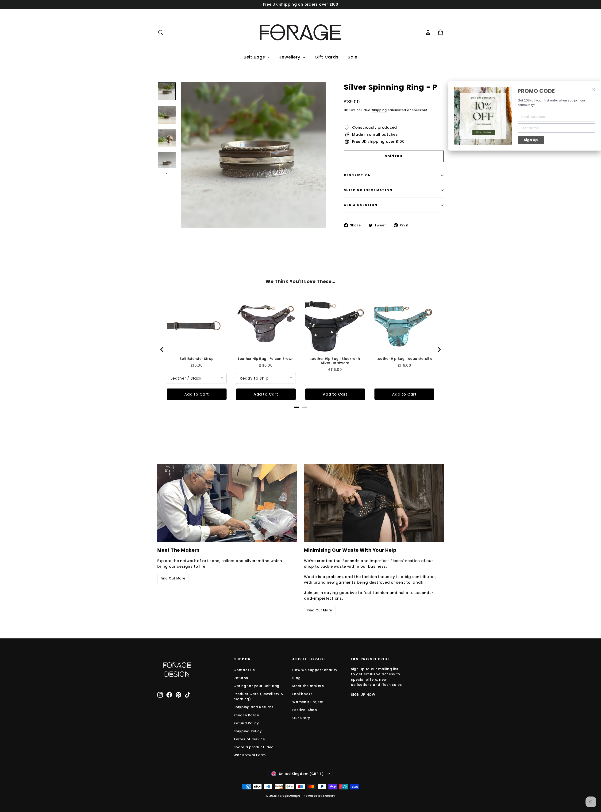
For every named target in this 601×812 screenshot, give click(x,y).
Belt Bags (255, 57)
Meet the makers (308, 686)
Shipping (379, 110)
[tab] (296, 407)
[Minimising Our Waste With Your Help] (374, 503)
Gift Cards (327, 57)
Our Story (301, 717)
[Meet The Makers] (227, 503)
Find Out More (173, 578)
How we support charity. (315, 670)
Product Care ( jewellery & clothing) (258, 696)
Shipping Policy (248, 731)
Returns (241, 678)
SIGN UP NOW (363, 694)
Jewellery (290, 57)
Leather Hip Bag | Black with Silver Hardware (335, 361)
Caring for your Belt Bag (256, 686)
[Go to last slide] (162, 349)
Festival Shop (304, 709)
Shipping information (368, 190)
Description (357, 175)
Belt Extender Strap (197, 359)
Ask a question (361, 205)
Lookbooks (302, 694)
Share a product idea (254, 747)
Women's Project (308, 701)
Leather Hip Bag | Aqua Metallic (404, 359)
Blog (296, 678)
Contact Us (244, 670)
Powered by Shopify (319, 796)
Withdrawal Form (250, 755)
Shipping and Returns (254, 707)
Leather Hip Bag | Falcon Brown (266, 359)
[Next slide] (439, 349)
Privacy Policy (246, 715)
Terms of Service (249, 739)
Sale (352, 57)
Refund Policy (246, 723)
